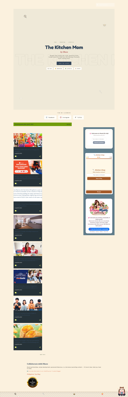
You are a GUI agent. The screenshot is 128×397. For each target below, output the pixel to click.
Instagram (66, 117)
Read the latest (64, 63)
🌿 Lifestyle (68, 68)
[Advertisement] (81, 129)
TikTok (79, 117)
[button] (40, 157)
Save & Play (99, 178)
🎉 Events (77, 68)
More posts (42, 354)
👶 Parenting (58, 68)
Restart (99, 191)
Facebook (51, 117)
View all (69, 124)
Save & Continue (99, 142)
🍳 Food (50, 68)
